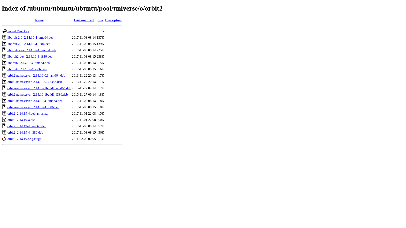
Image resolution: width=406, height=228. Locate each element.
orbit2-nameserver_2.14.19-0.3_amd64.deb (36, 75)
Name (39, 20)
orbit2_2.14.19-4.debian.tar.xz (27, 113)
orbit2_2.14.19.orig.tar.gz (24, 139)
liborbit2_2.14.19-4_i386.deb (27, 69)
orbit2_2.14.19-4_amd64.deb (26, 126)
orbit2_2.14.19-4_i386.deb (25, 132)
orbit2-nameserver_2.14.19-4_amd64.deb (35, 101)
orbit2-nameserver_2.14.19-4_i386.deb (33, 107)
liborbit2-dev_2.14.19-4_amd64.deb (31, 50)
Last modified (84, 20)
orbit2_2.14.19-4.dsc (21, 120)
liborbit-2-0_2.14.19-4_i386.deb (28, 44)
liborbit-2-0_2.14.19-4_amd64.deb (30, 37)
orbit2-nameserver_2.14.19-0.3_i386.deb (34, 82)
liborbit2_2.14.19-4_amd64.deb (28, 63)
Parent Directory (18, 31)
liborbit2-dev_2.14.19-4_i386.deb (29, 56)
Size (100, 20)
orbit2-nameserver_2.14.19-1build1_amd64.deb (39, 88)
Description (113, 20)
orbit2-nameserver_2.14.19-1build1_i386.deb (37, 94)
